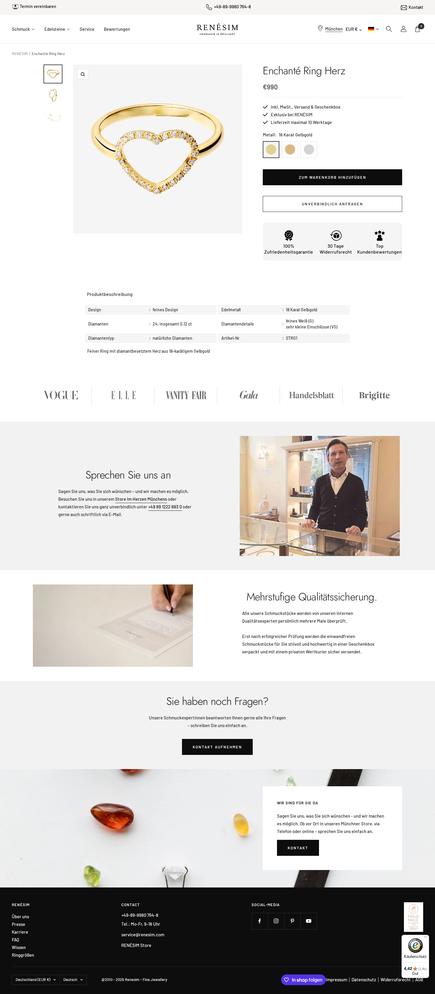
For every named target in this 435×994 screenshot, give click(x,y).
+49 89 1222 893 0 (165, 506)
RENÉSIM (20, 53)
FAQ (15, 939)
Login (403, 29)
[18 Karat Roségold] (290, 149)
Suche (389, 29)
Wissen (19, 947)
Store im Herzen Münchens (141, 499)
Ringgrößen (23, 955)
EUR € (352, 29)
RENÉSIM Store (136, 945)
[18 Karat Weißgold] (309, 149)
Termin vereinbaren (38, 6)
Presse (18, 924)
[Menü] (425, 938)
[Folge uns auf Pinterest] (292, 921)
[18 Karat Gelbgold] (271, 149)
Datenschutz (364, 979)
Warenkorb (421, 26)
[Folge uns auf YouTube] (308, 921)
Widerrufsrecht (396, 979)
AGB (419, 979)
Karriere (20, 932)
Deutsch (373, 29)
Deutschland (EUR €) (33, 979)
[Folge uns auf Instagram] (276, 921)
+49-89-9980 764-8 (232, 6)
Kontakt (416, 7)
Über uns (20, 916)
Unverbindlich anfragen (332, 204)
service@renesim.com (142, 934)
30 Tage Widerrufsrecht (336, 248)
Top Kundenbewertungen (379, 248)
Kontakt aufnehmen (217, 747)
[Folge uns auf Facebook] (260, 921)
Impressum (336, 979)
